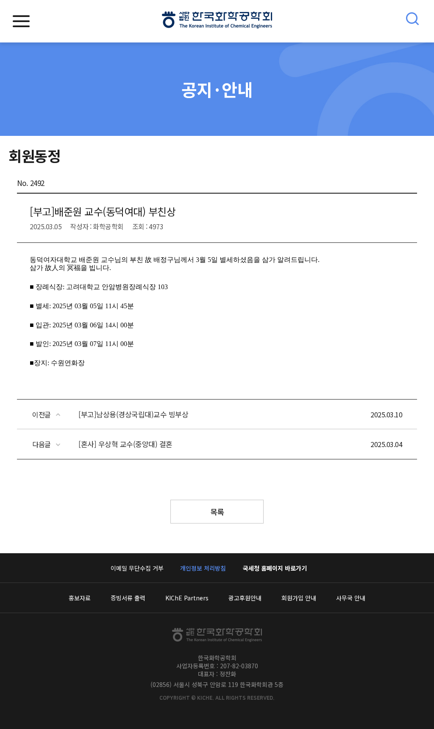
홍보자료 (80, 598)
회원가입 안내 (298, 598)
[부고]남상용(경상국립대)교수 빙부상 (133, 414)
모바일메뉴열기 (21, 21)
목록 (217, 511)
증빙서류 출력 (128, 598)
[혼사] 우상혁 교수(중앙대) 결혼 (125, 444)
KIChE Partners (187, 598)
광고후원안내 (245, 598)
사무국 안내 (350, 598)
